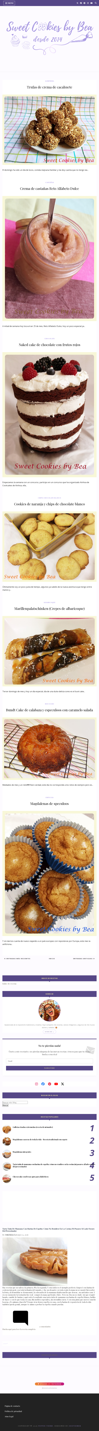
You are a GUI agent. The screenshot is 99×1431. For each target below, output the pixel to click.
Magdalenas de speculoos (49, 803)
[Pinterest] (49, 1084)
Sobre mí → (49, 1032)
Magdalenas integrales (22, 1152)
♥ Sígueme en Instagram (49, 1384)
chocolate (49, 339)
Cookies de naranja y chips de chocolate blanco (49, 504)
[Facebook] (43, 1084)
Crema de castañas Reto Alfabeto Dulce (49, 188)
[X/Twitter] (62, 1084)
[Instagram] (36, 1084)
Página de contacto (12, 1406)
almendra (49, 81)
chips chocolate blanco (49, 498)
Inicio (52, 958)
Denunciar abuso (50, 1355)
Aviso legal (9, 1416)
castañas (49, 182)
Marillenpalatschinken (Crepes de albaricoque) (49, 608)
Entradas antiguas (83, 958)
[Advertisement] (17, 1206)
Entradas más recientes (18, 958)
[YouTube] (56, 1084)
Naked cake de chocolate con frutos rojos (49, 344)
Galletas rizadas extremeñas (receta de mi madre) (33, 1127)
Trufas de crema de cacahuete (49, 87)
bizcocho (49, 704)
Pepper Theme (45, 1426)
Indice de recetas (9, 983)
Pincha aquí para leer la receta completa (18, 1329)
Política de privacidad (13, 1411)
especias (49, 797)
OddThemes (75, 1426)
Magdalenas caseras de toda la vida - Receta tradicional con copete (40, 1139)
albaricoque (49, 602)
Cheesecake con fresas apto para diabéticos (31, 1177)
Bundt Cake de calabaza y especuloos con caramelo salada (49, 710)
